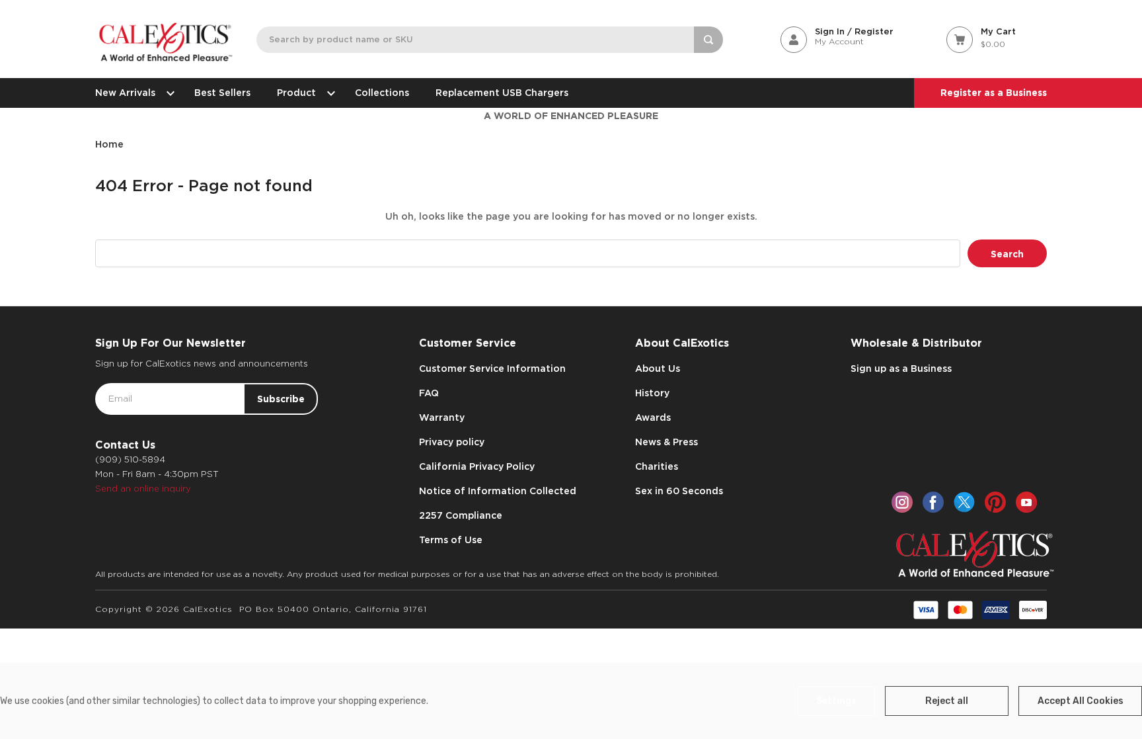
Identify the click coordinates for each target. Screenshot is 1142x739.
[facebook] (933, 502)
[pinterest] (995, 502)
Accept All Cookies (1080, 701)
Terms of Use (450, 540)
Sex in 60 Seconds (679, 491)
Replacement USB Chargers (502, 92)
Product (296, 92)
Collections (382, 92)
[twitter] (964, 502)
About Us (657, 368)
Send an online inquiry (143, 489)
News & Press (666, 442)
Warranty (442, 417)
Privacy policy (451, 442)
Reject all (946, 701)
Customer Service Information (492, 368)
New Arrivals (125, 92)
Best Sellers (222, 92)
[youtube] (1026, 502)
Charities (656, 466)
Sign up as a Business (901, 368)
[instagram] (902, 502)
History (652, 393)
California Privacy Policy (477, 466)
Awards (653, 417)
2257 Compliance (460, 515)
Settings (836, 701)
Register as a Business (993, 92)
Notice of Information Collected (497, 491)
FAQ (429, 393)
